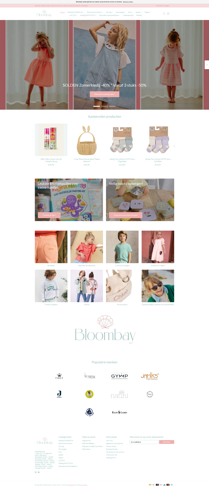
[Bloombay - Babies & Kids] (44, 13)
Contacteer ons (111, 455)
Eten (60, 452)
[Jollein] (59, 394)
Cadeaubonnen (128, 15)
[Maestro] (157, 485)
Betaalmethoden (112, 449)
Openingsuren (111, 458)
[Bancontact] (153, 485)
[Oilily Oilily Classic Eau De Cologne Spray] (51, 140)
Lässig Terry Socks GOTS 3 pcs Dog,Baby (122, 160)
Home (62, 12)
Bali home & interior (65, 443)
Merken (139, 15)
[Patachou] (149, 394)
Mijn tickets (86, 449)
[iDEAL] (150, 485)
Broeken (51, 265)
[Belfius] (160, 485)
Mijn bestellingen (88, 443)
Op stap (61, 446)
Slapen (61, 458)
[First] (59, 376)
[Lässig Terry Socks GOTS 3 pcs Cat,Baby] (158, 140)
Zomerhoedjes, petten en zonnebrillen (158, 304)
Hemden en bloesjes (86, 265)
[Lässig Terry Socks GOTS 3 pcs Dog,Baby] (122, 140)
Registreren (86, 441)
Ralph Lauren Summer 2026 (104, 94)
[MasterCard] (168, 485)
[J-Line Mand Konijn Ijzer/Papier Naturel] (86, 140)
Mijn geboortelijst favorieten (92, 446)
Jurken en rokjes (158, 265)
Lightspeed (71, 485)
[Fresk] (89, 376)
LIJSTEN (62, 460)
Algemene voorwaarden (114, 443)
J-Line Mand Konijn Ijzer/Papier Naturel (86, 160)
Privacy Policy (111, 446)
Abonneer (166, 442)
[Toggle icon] (164, 14)
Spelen (61, 455)
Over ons (109, 441)
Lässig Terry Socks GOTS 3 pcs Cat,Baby (158, 160)
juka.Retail (84, 485)
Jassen (87, 304)
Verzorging (62, 449)
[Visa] (171, 485)
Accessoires (122, 304)
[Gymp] (119, 376)
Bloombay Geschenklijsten (68, 466)
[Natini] (119, 394)
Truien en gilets (51, 304)
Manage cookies (128, 2)
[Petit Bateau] (89, 412)
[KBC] (164, 485)
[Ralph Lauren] (119, 412)
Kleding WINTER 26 (66, 463)
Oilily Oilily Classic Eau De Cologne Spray (51, 160)
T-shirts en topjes (122, 265)
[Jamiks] (149, 376)
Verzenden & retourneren (115, 452)
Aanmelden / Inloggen (162, 6)
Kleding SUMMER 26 (66, 441)
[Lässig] (89, 394)
